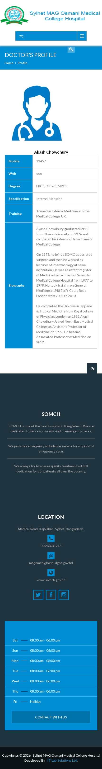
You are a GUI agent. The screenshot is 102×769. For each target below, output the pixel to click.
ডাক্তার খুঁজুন (71, 49)
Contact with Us (51, 717)
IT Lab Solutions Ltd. (62, 760)
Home (9, 63)
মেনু (21, 36)
